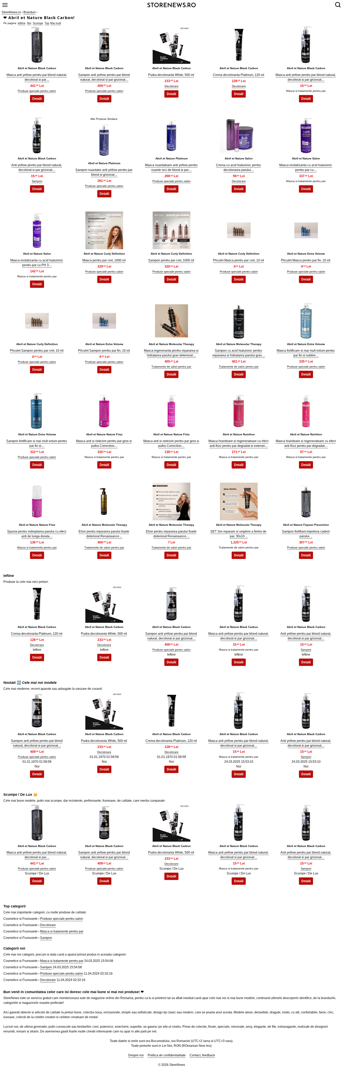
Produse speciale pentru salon (37, 90)
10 (306, 134)
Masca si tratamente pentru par (37, 547)
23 (171, 410)
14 (239, 229)
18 (171, 319)
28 (171, 500)
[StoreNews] (171, 4)
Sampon (37, 181)
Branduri (29, 12)
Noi (29, 23)
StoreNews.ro (11, 12)
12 (104, 229)
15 (306, 229)
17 (104, 319)
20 (306, 319)
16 (37, 319)
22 (104, 410)
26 (37, 500)
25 (306, 410)
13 (171, 229)
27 (104, 500)
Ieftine (21, 23)
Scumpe (38, 23)
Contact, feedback (202, 1055)
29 (239, 500)
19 (239, 319)
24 (239, 410)
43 (171, 821)
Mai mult (55, 23)
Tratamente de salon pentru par (171, 366)
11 (37, 229)
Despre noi (136, 1055)
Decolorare (171, 86)
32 (104, 602)
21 (37, 410)
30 (306, 500)
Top (47, 23)
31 (37, 602)
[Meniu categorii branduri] (5, 5)
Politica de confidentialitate (167, 1055)
